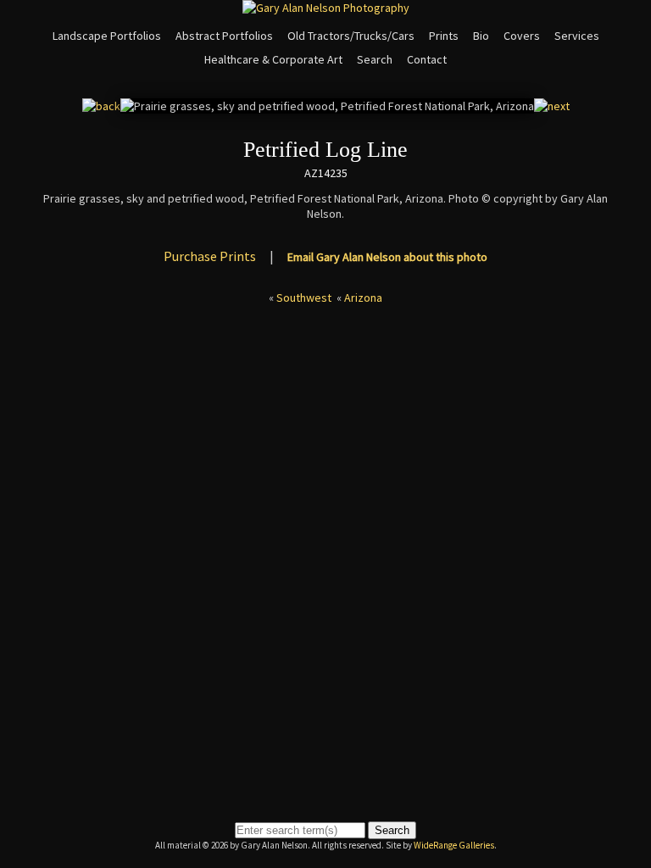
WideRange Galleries (454, 845)
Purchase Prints (210, 256)
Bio (481, 35)
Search (374, 59)
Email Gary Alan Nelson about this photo (387, 256)
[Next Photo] (552, 106)
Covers (522, 35)
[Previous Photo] (101, 106)
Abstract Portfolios (224, 35)
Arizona (363, 297)
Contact (427, 59)
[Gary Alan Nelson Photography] (325, 7)
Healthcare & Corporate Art (273, 59)
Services (576, 35)
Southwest (303, 297)
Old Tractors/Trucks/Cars (351, 35)
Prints (444, 35)
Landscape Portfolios (107, 35)
